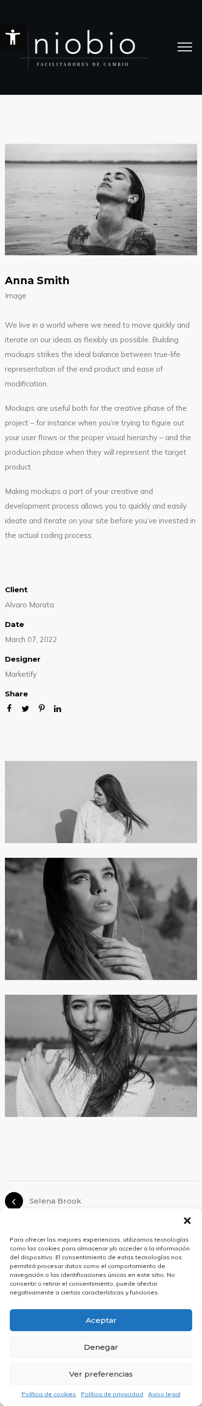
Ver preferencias (101, 1374)
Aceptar (101, 1320)
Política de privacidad (112, 1394)
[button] (12, 37)
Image (15, 295)
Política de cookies (49, 1394)
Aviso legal (164, 1394)
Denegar (101, 1347)
